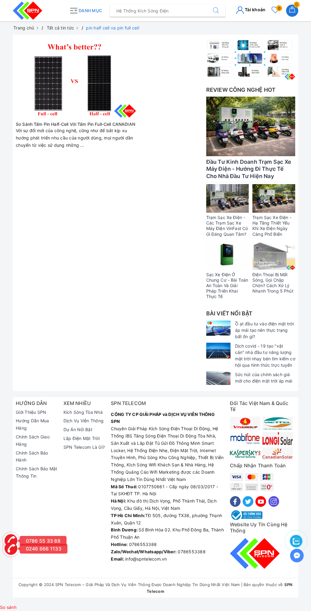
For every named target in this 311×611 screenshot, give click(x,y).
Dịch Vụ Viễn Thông (83, 420)
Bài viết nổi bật (229, 313)
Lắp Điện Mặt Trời (81, 438)
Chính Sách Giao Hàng (33, 440)
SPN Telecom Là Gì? (84, 447)
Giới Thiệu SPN (31, 412)
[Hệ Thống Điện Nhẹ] (250, 59)
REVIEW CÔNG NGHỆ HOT (241, 90)
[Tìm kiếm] (216, 11)
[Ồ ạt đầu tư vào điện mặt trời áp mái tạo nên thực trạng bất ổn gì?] (218, 328)
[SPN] (39, 11)
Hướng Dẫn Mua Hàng (32, 424)
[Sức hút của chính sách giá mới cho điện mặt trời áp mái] (218, 378)
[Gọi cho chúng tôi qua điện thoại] (11, 548)
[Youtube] (260, 501)
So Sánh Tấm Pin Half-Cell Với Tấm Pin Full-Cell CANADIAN (75, 124)
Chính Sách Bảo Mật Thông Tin (36, 472)
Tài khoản (255, 9)
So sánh (8, 607)
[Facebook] (235, 501)
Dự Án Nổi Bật (77, 429)
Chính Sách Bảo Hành (32, 456)
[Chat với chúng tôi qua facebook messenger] (297, 555)
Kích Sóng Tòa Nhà (83, 412)
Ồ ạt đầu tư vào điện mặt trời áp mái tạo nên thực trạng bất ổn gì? (264, 330)
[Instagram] (273, 501)
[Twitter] (248, 501)
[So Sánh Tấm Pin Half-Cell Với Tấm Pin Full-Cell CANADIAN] (76, 77)
